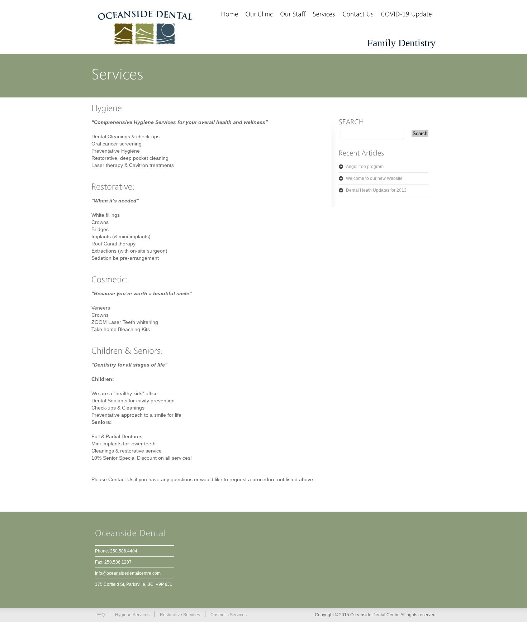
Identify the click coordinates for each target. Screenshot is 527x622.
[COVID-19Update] (406, 14)
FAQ (100, 614)
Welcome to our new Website (374, 178)
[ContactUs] (358, 14)
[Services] (324, 14)
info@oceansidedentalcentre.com (128, 573)
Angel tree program (365, 166)
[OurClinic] (259, 14)
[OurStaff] (292, 14)
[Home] (229, 14)
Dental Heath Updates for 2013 (376, 190)
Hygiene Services (132, 614)
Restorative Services (180, 614)
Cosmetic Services (228, 614)
